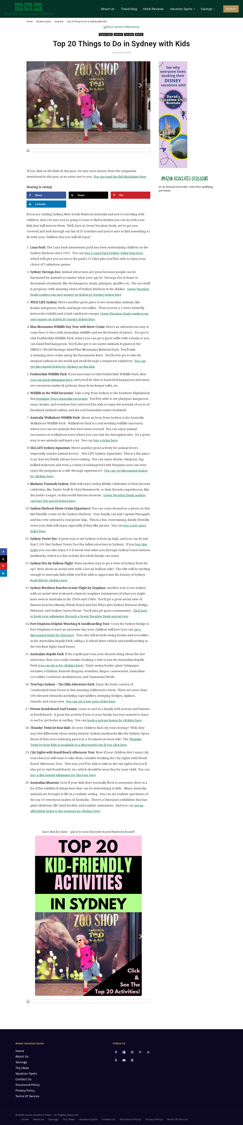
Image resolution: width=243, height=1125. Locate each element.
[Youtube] (124, 1060)
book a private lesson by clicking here (114, 720)
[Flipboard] (124, 1052)
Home (30, 21)
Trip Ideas (129, 34)
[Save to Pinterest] (3, 566)
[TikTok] (148, 1052)
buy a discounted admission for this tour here (63, 775)
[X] (116, 1060)
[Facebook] (116, 1052)
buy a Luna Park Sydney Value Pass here (113, 253)
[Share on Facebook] (3, 551)
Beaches (139, 34)
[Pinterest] (140, 1052)
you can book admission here (51, 380)
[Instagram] (132, 1052)
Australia (58, 21)
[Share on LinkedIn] (3, 573)
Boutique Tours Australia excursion (62, 398)
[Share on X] (3, 558)
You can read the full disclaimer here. (120, 176)
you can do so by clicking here (60, 665)
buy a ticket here (105, 440)
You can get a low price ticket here (90, 701)
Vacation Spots (43, 21)
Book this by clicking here (48, 580)
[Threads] (132, 1060)
